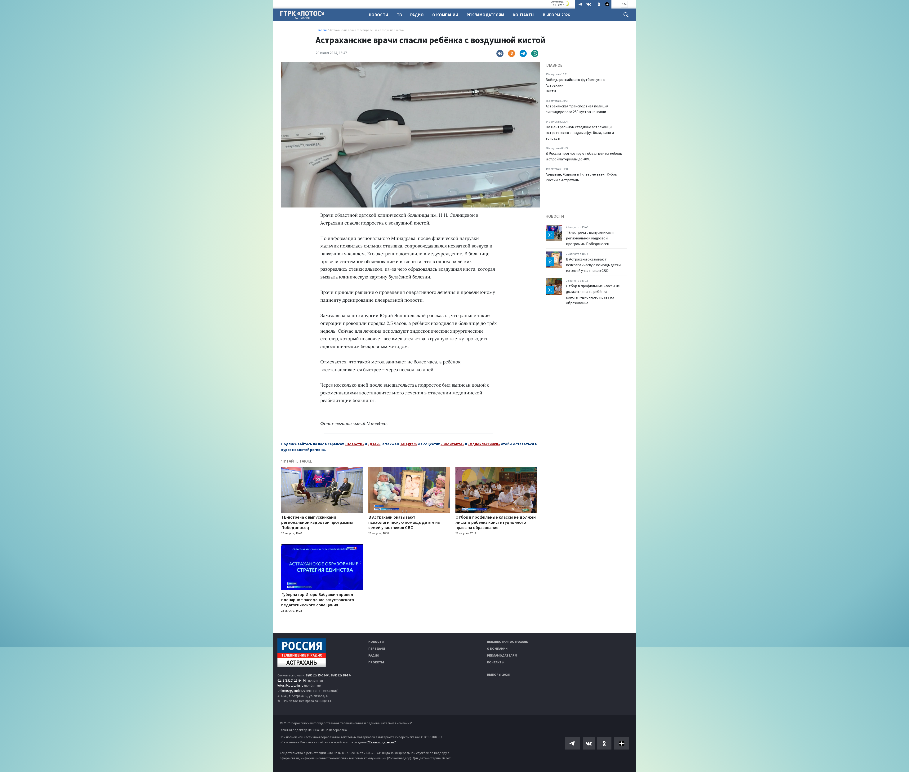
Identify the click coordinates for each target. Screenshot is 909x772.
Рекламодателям (485, 15)
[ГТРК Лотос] (302, 16)
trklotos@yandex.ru (291, 690)
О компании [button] (445, 15)
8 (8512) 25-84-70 (294, 680)
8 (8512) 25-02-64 (317, 675)
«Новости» (354, 443)
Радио (417, 15)
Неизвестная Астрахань (507, 642)
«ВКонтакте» (452, 443)
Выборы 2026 (556, 15)
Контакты (524, 15)
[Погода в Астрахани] (561, 3)
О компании (497, 648)
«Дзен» (374, 443)
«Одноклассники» (484, 443)
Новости (378, 15)
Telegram (408, 443)
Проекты (376, 662)
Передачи (376, 648)
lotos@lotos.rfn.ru (290, 685)
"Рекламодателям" (381, 742)
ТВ (399, 15)
